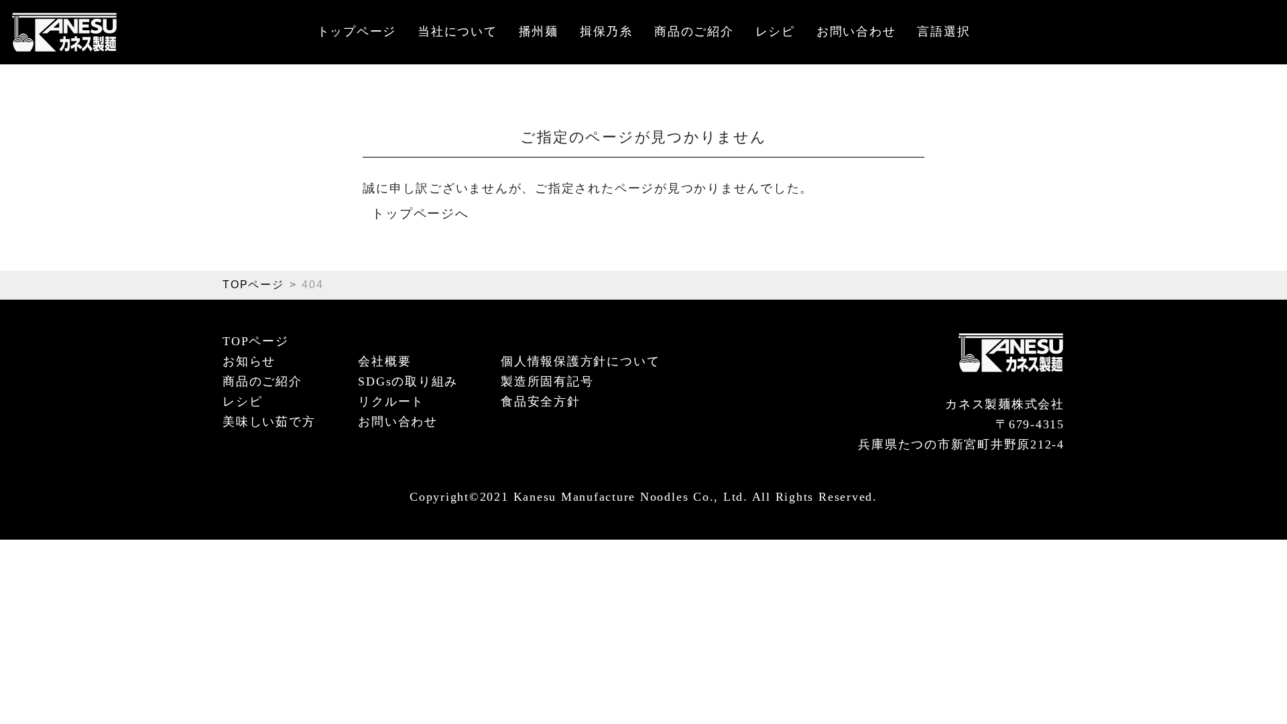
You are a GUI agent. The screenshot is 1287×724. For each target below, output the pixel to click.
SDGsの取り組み (408, 381)
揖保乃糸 (606, 31)
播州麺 (538, 31)
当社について (457, 31)
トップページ (357, 31)
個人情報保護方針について (580, 361)
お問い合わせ (856, 31)
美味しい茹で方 (269, 421)
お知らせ (249, 361)
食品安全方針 (540, 401)
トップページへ (420, 213)
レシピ (775, 31)
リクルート (391, 401)
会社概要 (384, 361)
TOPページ (253, 284)
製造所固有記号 (547, 381)
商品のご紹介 (694, 31)
